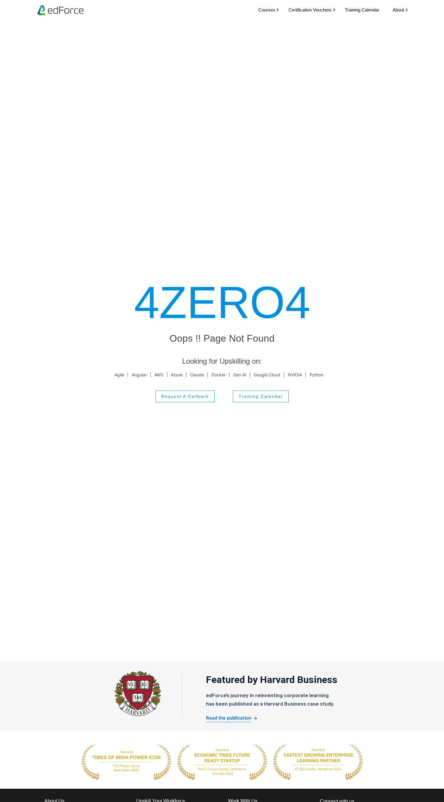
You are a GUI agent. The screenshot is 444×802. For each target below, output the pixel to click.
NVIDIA (295, 374)
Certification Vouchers (310, 9)
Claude (197, 374)
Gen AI (239, 374)
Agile (119, 374)
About (398, 9)
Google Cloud (267, 374)
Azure (176, 374)
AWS (158, 374)
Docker (218, 374)
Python (316, 374)
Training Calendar (362, 9)
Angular (139, 374)
